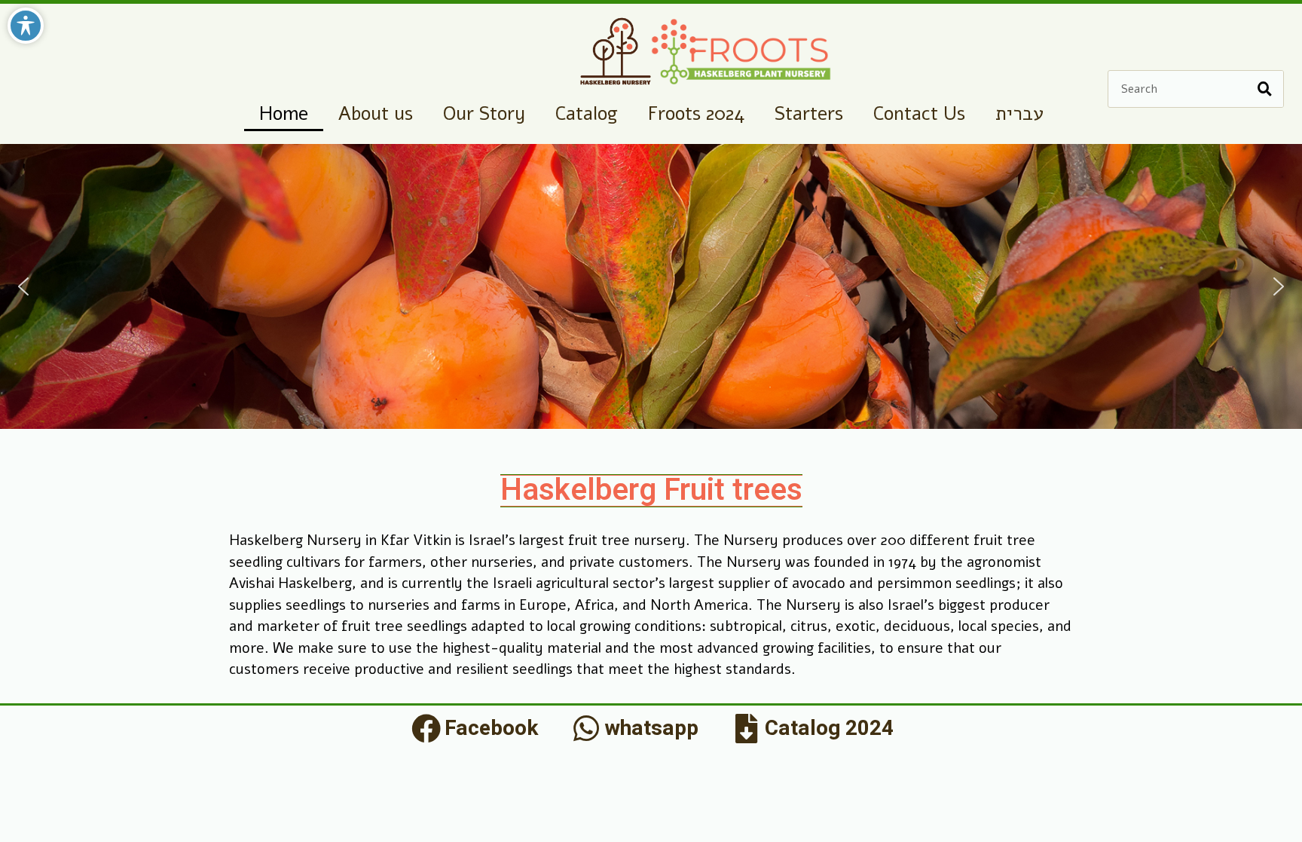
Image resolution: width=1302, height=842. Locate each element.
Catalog (586, 114)
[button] (23, 286)
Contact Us (919, 114)
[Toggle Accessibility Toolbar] (26, 26)
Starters (809, 114)
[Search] (1264, 89)
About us (375, 114)
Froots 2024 (696, 114)
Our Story (484, 114)
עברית (1019, 114)
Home (283, 114)
